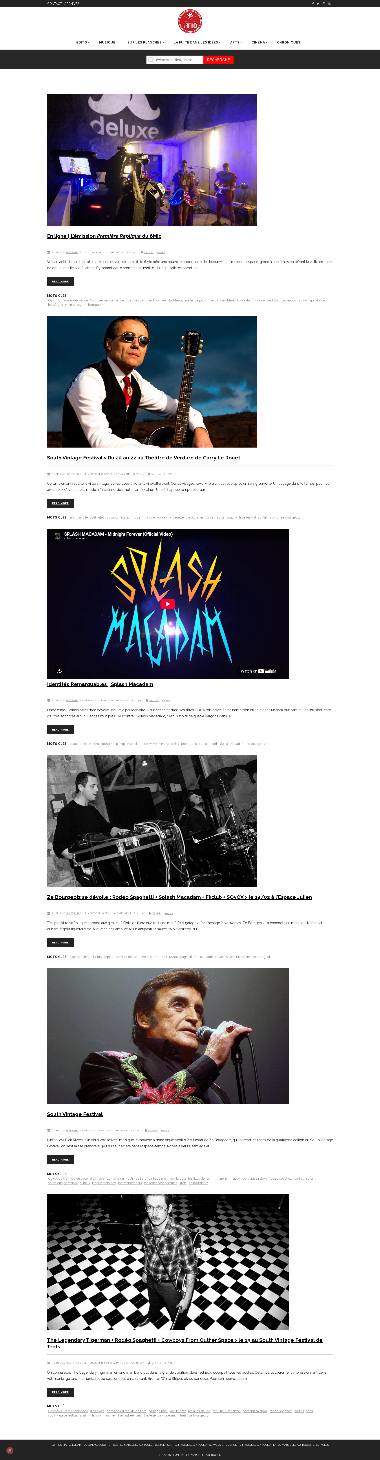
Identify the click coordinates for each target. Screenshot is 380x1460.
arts (72, 517)
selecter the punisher (188, 517)
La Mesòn (176, 300)
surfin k (85, 1183)
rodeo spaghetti (180, 957)
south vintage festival (241, 517)
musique (258, 300)
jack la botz (178, 1178)
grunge (106, 743)
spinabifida (317, 300)
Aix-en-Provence (76, 300)
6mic (51, 300)
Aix (60, 300)
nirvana (164, 743)
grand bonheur (156, 300)
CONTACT (54, 3)
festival (125, 517)
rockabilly (164, 517)
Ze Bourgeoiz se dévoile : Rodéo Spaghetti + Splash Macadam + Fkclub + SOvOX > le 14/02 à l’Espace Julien (179, 897)
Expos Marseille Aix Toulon (292, 1444)
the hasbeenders (130, 1183)
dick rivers (97, 1178)
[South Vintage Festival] (168, 1037)
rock (193, 743)
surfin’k (263, 517)
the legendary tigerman (160, 1183)
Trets (182, 1183)
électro (94, 743)
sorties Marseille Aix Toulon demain (139, 1444)
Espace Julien (79, 957)
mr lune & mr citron (227, 1178)
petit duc (273, 300)
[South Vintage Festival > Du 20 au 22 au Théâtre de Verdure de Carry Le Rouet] (152, 382)
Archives (71, 3)
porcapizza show (255, 1178)
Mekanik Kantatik (238, 300)
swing (274, 517)
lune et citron (149, 957)
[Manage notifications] (9, 1450)
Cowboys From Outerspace (68, 1178)
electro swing (108, 517)
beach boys (78, 743)
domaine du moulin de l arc (126, 1178)
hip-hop (119, 743)
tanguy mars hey (104, 1183)
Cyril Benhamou (101, 300)
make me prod (195, 300)
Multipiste (73, 474)
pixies (175, 743)
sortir (220, 517)
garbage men (158, 1178)
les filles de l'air (126, 957)
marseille (133, 743)
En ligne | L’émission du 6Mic (104, 236)
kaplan (108, 957)
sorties (210, 517)
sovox (303, 300)
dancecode (123, 300)
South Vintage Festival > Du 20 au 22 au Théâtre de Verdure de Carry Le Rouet (143, 458)
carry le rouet (86, 517)
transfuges (55, 305)
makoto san (216, 300)
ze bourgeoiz (93, 305)
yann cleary (73, 305)
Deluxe (138, 300)
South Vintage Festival (75, 1114)
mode (136, 517)
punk (184, 743)
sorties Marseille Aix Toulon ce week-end (197, 1444)
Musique (72, 252)
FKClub (96, 957)
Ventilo (148, 252)
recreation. (289, 300)
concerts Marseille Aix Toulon (250, 1444)
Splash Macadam (232, 743)
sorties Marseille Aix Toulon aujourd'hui (81, 1444)
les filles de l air (199, 1178)
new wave (149, 743)
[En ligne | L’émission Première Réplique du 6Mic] (152, 161)
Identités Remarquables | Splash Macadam (100, 684)
